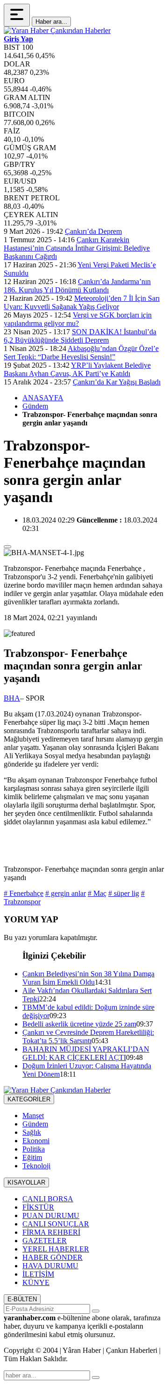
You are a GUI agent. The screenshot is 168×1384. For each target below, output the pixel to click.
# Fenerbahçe (23, 893)
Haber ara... (51, 21)
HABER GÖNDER (52, 1257)
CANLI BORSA (47, 1199)
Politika (33, 1149)
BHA (12, 698)
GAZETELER (44, 1241)
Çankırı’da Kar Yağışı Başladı (117, 382)
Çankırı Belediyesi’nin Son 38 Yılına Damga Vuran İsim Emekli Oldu (88, 978)
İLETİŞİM (38, 1274)
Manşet (33, 1115)
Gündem (35, 406)
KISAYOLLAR (26, 1182)
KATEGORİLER (28, 1099)
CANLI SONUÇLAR (55, 1224)
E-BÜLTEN (22, 1299)
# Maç (97, 893)
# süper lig (123, 893)
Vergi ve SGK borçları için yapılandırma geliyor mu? (78, 319)
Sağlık (31, 1132)
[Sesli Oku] (7, 546)
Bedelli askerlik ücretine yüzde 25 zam (79, 1024)
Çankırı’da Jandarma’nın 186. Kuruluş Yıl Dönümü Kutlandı (77, 286)
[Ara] (95, 1377)
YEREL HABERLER (55, 1249)
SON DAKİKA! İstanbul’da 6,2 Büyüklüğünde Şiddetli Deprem (80, 336)
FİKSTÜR (38, 1207)
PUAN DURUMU (50, 1215)
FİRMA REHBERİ (51, 1232)
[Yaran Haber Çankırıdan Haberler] (57, 30)
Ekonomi (35, 1141)
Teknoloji (36, 1166)
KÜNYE (35, 1282)
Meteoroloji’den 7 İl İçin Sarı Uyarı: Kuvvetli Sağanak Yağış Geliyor (82, 302)
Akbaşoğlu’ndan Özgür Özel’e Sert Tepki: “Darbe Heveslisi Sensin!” (81, 352)
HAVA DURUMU (50, 1266)
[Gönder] (95, 1311)
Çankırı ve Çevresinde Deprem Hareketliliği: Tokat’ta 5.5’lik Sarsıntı (88, 1036)
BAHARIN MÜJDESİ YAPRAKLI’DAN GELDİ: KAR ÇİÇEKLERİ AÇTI (85, 1053)
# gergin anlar (65, 893)
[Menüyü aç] (17, 15)
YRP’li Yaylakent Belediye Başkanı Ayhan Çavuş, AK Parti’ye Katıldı (77, 369)
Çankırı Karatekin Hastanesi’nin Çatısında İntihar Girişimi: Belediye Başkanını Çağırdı (77, 248)
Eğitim (32, 1157)
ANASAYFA (42, 398)
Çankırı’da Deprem (93, 231)
